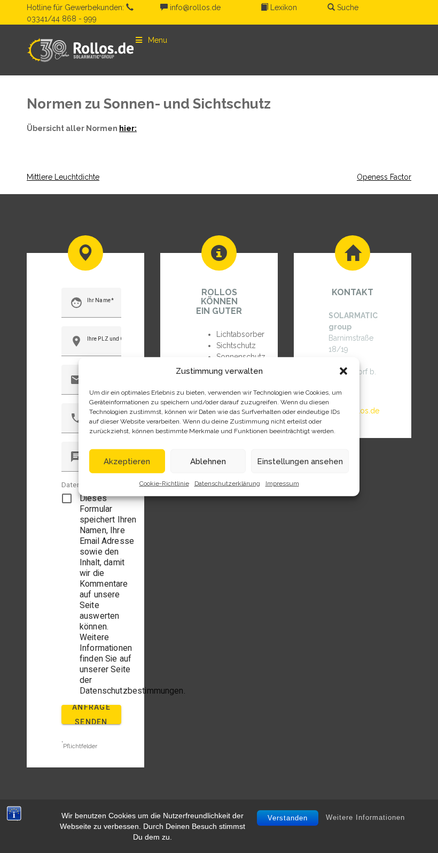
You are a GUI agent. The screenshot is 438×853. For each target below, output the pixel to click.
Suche (346, 7)
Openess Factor (384, 177)
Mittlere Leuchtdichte (63, 177)
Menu (157, 40)
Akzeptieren (127, 461)
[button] (343, 371)
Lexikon (282, 7)
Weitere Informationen (365, 817)
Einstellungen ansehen (300, 461)
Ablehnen (208, 461)
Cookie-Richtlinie (164, 483)
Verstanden (288, 818)
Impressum (282, 483)
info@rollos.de (194, 7)
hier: (128, 128)
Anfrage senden (91, 714)
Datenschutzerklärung (227, 483)
